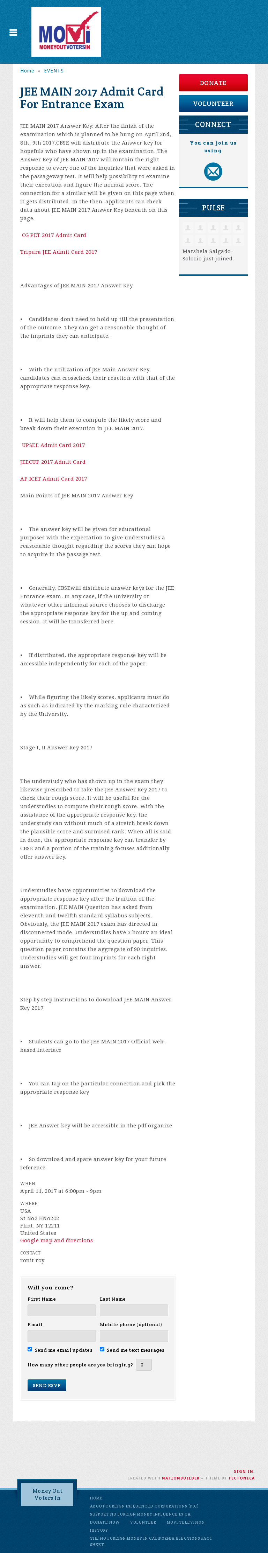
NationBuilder (181, 1478)
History (99, 1530)
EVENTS (54, 71)
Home (27, 71)
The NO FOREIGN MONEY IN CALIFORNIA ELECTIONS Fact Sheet (151, 1541)
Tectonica (241, 1478)
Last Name (113, 1299)
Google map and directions (56, 1240)
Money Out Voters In (47, 1494)
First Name (42, 1299)
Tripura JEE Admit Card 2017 (58, 252)
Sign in (243, 1471)
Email (35, 1324)
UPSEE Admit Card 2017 (53, 445)
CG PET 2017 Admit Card (54, 235)
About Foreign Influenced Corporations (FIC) (144, 1506)
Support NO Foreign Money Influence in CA (140, 1514)
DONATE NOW (105, 1522)
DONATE (213, 83)
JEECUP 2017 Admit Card (52, 462)
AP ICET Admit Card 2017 (53, 479)
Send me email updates (63, 1350)
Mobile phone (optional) (131, 1324)
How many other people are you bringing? (80, 1365)
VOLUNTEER (213, 103)
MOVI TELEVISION (186, 1522)
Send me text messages (136, 1350)
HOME (96, 1498)
